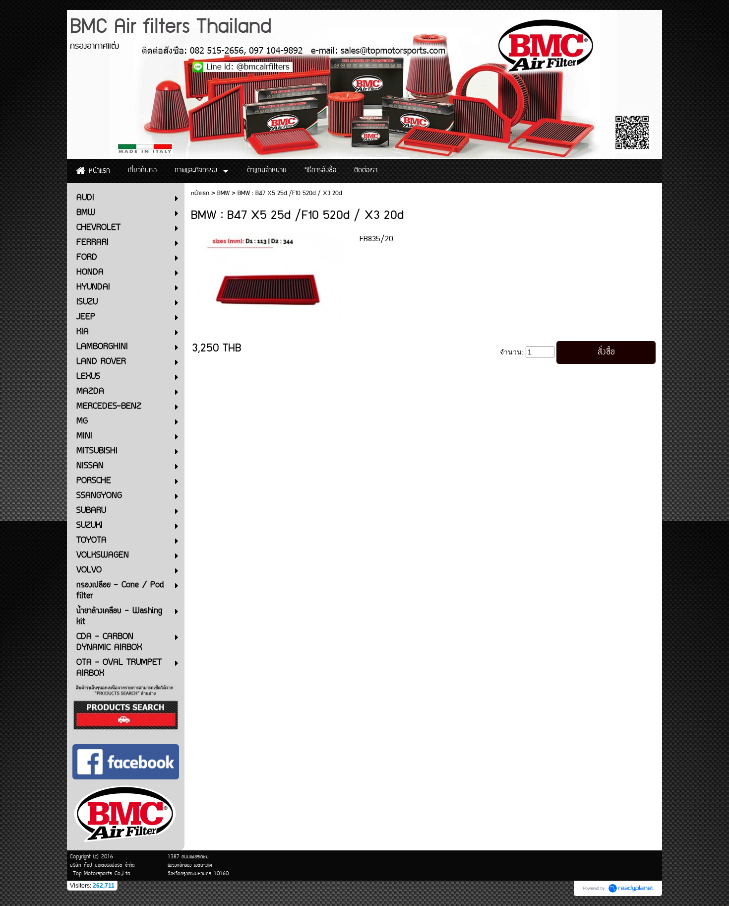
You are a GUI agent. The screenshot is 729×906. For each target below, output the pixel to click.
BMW (223, 193)
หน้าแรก (200, 193)
